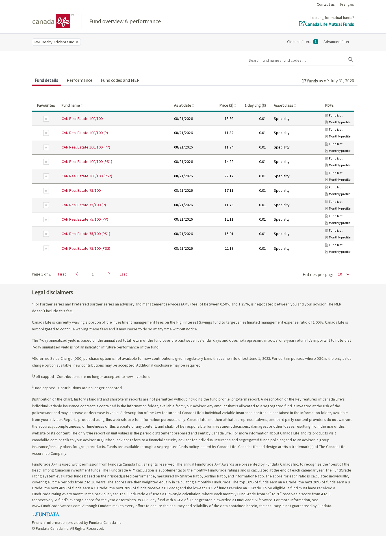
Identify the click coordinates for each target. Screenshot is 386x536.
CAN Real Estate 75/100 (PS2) (86, 248)
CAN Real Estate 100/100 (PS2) (87, 175)
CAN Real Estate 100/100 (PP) (86, 147)
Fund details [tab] (46, 80)
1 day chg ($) (257, 105)
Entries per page (319, 274)
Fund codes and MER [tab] (120, 80)
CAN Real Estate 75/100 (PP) (85, 219)
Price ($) (228, 105)
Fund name (72, 105)
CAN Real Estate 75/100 (81, 190)
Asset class (285, 105)
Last (123, 274)
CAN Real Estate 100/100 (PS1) (87, 161)
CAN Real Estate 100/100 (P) (85, 132)
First (62, 274)
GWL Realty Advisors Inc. (54, 41)
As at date (184, 105)
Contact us (326, 4)
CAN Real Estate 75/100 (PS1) (86, 233)
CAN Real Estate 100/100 (82, 118)
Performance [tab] (79, 80)
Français (347, 4)
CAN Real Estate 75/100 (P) (84, 204)
